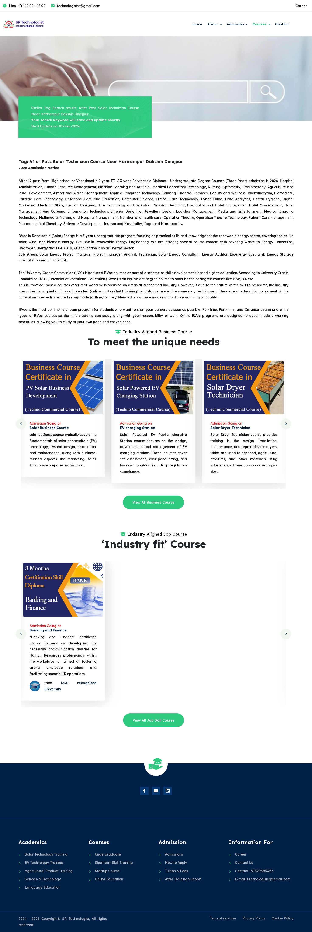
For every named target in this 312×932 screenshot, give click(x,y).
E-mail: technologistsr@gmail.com (262, 879)
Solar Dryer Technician (140, 428)
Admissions (174, 854)
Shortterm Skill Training (114, 862)
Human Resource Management (237, 630)
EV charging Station (47, 428)
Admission (235, 24)
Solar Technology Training (46, 854)
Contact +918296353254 (254, 871)
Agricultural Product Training (49, 871)
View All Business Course (153, 502)
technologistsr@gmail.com (78, 6)
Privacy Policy (253, 918)
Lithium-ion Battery (227, 428)
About (212, 24)
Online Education (109, 879)
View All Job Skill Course (153, 720)
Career (301, 6)
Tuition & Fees (176, 871)
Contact (282, 24)
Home (197, 24)
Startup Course (107, 871)
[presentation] (21, 424)
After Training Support (183, 879)
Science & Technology (43, 879)
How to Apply (176, 862)
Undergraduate (108, 854)
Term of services (223, 918)
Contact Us (244, 862)
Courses (259, 24)
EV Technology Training (44, 862)
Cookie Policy (282, 918)
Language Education (42, 887)
